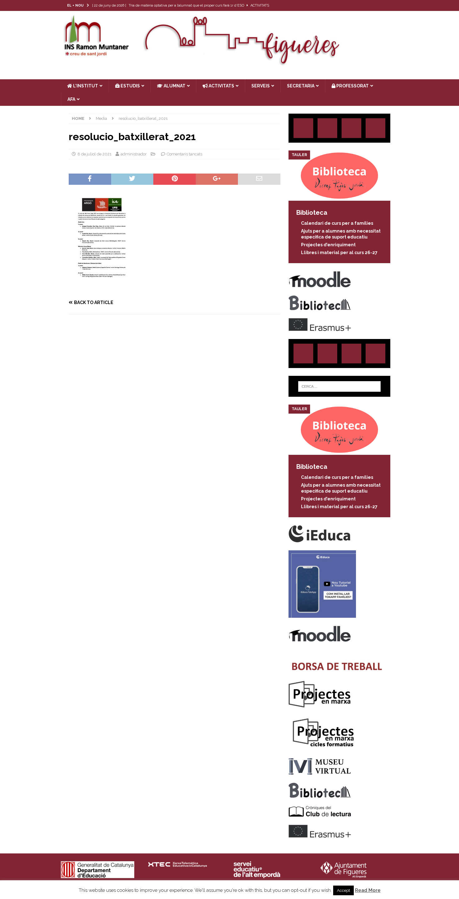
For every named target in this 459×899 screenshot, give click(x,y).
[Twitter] (368, 5)
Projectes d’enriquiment (328, 244)
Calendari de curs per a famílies (337, 223)
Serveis (260, 85)
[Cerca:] (339, 386)
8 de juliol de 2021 (94, 154)
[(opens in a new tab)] (339, 197)
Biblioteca (311, 212)
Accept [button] (343, 890)
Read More (368, 890)
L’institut (85, 85)
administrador (134, 154)
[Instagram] (356, 5)
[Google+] (375, 128)
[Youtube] (392, 5)
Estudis (130, 85)
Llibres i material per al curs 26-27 (339, 252)
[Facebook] (380, 5)
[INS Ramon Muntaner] (229, 63)
